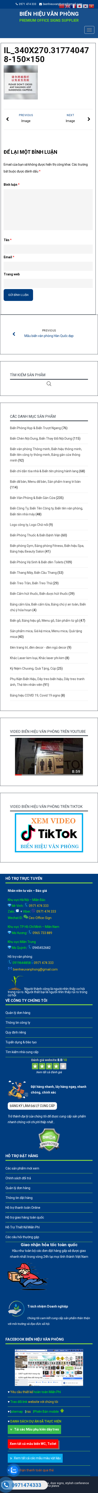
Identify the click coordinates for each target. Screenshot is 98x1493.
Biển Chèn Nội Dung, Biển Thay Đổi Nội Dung (41, 438)
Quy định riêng (15, 1032)
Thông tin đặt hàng (19, 1198)
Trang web (12, 274)
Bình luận (12, 184)
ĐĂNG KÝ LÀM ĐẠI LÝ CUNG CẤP (32, 1106)
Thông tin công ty (17, 1022)
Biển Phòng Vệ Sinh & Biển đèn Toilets (37, 562)
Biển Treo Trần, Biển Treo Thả (31, 583)
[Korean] (86, 6)
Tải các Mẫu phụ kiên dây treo (36, 1429)
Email (9, 257)
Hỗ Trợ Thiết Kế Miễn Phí (22, 1227)
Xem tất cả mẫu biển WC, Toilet (33, 1444)
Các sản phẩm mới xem (22, 1168)
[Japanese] (80, 6)
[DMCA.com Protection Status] (49, 1150)
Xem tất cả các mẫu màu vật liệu (37, 1458)
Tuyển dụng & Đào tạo (21, 1042)
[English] (68, 6)
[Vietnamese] (92, 6)
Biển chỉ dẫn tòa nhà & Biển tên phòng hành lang (44, 471)
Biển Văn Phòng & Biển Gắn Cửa (32, 498)
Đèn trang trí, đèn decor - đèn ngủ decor (38, 647)
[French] (74, 6)
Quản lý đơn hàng (17, 1013)
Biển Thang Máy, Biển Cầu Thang (33, 572)
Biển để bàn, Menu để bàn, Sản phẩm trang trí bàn (45, 481)
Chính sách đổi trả (18, 1178)
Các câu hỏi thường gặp (22, 1237)
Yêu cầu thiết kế (35, 1392)
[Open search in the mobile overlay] (49, 383)
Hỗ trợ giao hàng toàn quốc (24, 1217)
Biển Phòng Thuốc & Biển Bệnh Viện (35, 535)
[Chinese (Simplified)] (62, 6)
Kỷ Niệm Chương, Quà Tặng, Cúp (33, 668)
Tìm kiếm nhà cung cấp (22, 1052)
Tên (8, 240)
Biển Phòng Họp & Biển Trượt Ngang (35, 428)
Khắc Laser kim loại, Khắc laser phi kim (37, 658)
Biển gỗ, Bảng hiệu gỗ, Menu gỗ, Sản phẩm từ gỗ (44, 620)
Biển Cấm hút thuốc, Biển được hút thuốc (39, 593)
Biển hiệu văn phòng (49, 14)
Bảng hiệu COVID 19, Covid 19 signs (35, 695)
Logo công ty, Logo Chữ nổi (29, 525)
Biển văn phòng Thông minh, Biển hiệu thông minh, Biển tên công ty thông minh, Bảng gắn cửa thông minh (46, 454)
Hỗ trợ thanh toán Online (22, 1207)
